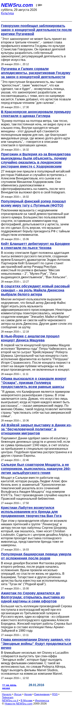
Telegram (7, 697)
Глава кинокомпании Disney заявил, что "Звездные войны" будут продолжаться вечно (36, 644)
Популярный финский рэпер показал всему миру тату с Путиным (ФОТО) (33, 203)
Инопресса (42, 700)
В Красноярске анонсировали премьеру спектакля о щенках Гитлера (36, 114)
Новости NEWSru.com (19, 703)
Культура (7, 13)
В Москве (27, 700)
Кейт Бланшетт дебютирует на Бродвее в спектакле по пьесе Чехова (35, 246)
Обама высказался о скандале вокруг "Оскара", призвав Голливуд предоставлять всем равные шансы (34, 383)
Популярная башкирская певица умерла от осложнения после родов (36, 556)
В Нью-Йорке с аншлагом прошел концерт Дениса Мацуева (30, 338)
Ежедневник (42, 694)
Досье (18, 694)
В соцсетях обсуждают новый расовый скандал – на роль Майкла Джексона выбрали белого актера (35, 290)
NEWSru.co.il (10, 700)
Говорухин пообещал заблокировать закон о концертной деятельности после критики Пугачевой (36, 30)
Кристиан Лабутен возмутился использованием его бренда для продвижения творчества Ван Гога (31, 512)
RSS (55, 694)
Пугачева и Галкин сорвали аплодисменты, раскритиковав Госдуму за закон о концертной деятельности (35, 73)
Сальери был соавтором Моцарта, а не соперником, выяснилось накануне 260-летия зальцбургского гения (36, 469)
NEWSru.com (17, 5)
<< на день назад (9, 686)
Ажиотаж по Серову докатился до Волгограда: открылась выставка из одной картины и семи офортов (33, 597)
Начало (6, 694)
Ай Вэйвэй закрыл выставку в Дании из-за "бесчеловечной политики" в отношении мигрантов (36, 429)
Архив (28, 694)
